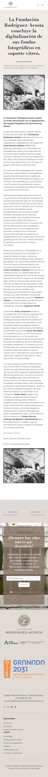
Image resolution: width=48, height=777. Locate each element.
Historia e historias (10, 68)
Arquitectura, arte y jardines (14, 66)
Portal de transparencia (12, 743)
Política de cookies (11, 750)
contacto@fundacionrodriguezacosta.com (24, 701)
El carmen (7, 723)
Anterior (12, 512)
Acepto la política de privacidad (25, 592)
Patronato (7, 726)
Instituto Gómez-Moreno (28, 68)
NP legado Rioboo (11, 433)
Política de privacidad (12, 740)
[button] (38, 4)
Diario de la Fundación (35, 66)
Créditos (6, 746)
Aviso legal (7, 736)
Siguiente (35, 512)
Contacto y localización (12, 753)
